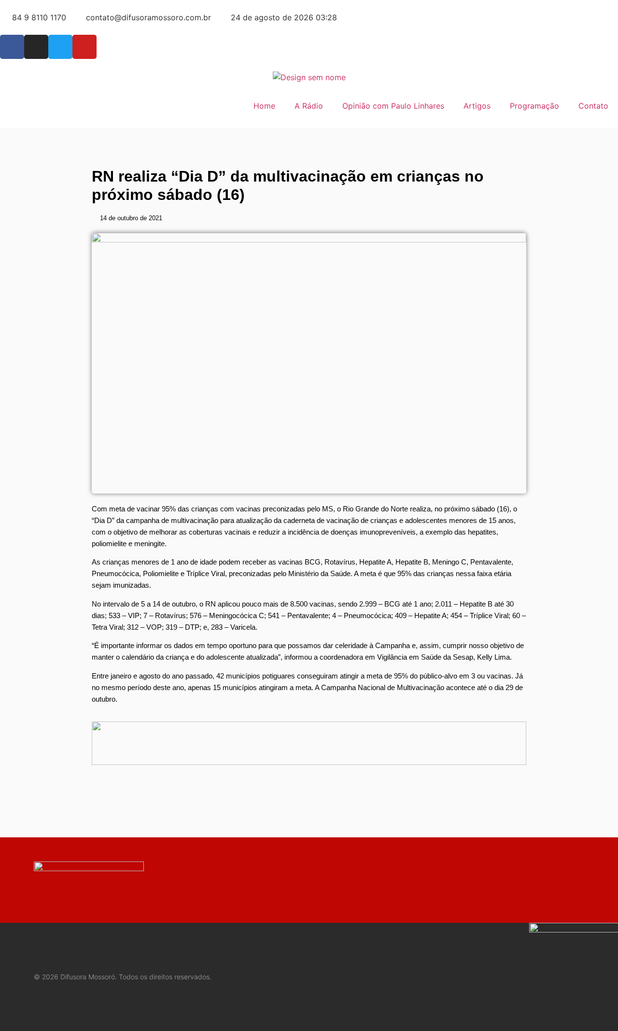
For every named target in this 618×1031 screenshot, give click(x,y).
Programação (534, 106)
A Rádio (309, 106)
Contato (593, 106)
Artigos (477, 106)
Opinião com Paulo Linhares (393, 106)
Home (264, 106)
